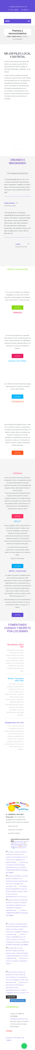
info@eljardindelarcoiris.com (18, 6)
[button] (24, 1046)
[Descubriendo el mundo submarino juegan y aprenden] (17, 958)
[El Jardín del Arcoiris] (17, 15)
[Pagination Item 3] (20, 149)
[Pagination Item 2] (17, 149)
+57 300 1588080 (13, 10)
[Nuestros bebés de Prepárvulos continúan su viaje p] (17, 910)
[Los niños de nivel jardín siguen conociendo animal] (17, 934)
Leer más (17, 307)
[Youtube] (22, 2)
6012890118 (25, 10)
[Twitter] (12, 1046)
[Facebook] (17, 2)
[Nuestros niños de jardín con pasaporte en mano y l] (17, 982)
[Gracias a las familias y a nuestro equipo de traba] (17, 886)
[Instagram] (13, 2)
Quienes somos (16, 36)
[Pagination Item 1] (14, 149)
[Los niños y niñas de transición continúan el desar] (17, 862)
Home (9, 36)
